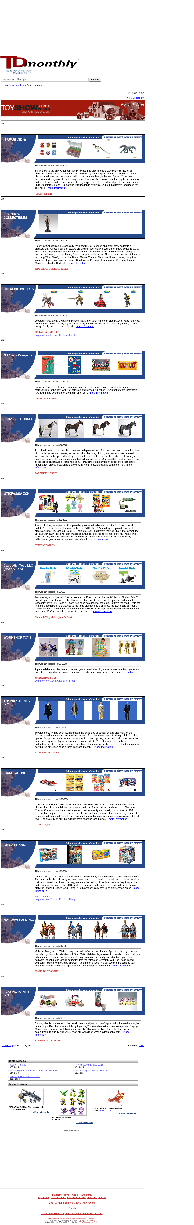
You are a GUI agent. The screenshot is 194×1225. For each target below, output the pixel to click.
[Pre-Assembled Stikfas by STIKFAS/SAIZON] (48, 512)
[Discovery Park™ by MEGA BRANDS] (101, 863)
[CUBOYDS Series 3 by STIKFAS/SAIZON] (101, 512)
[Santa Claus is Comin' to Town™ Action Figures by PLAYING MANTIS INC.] (74, 1010)
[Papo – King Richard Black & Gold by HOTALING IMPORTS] (74, 307)
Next (141, 93)
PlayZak (102, 1197)
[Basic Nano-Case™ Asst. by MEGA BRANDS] (48, 863)
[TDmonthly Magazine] (40, 73)
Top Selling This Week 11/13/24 (91, 1070)
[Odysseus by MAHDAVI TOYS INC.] (74, 938)
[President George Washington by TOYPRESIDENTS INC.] (48, 719)
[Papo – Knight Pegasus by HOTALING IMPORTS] (48, 307)
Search (72, 1208)
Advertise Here (58, 1197)
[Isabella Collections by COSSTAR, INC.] (101, 791)
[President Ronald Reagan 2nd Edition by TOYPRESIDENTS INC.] (101, 719)
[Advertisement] (97, 26)
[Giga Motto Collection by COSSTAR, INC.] (74, 791)
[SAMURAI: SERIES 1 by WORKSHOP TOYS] (48, 656)
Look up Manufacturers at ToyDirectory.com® (72, 1203)
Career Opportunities (78, 1218)
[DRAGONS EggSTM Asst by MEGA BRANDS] (127, 863)
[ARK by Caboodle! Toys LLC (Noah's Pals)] (101, 584)
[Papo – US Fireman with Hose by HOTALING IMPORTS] (127, 307)
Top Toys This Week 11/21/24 (25, 1076)
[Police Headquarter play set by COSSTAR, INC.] (127, 791)
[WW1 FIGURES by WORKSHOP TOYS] (127, 656)
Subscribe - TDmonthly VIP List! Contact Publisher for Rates (72, 1213)
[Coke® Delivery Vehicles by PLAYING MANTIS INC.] (127, 1010)
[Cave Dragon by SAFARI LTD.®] (127, 157)
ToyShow (20, 85)
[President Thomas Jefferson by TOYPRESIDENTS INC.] (74, 719)
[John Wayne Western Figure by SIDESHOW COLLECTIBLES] (48, 232)
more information (57, 187)
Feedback (91, 1218)
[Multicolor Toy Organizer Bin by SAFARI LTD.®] (74, 157)
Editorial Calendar (76, 1197)
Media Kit (92, 1197)
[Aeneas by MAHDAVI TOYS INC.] (101, 938)
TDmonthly (7, 85)
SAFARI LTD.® (104, 1110)
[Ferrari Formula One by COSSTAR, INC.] (48, 791)
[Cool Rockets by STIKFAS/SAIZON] (127, 512)
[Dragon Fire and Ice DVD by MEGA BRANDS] (74, 863)
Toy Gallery (43, 1197)
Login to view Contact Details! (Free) (55, 335)
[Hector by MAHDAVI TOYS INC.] (127, 938)
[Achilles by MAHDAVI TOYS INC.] (48, 938)
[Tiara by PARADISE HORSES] (127, 437)
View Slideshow (135, 98)
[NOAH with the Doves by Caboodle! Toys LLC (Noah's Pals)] (48, 584)
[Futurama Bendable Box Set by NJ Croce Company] (101, 373)
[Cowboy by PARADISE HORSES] (101, 437)
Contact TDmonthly (82, 1195)
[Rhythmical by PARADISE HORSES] (74, 437)
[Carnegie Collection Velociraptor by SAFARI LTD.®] (101, 157)
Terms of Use (90, 1220)
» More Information (41, 1112)
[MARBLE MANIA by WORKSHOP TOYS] (101, 656)
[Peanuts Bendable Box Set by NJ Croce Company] (127, 373)
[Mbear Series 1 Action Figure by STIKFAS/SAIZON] (74, 512)
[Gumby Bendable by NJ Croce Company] (48, 373)
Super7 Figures (18, 1064)
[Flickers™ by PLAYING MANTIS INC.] (101, 1010)
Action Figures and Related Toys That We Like (34, 1070)
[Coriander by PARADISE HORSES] (48, 437)
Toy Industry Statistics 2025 (89, 1064)
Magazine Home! (61, 1195)
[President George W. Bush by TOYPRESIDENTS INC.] (127, 719)
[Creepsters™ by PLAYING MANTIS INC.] (48, 1010)
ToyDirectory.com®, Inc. (89, 1222)
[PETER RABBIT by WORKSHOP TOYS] (74, 656)
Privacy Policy (63, 1218)
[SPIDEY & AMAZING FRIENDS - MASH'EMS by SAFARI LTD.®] (48, 157)
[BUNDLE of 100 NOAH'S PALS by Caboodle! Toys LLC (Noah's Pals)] (74, 584)
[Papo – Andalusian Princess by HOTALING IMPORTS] (101, 307)
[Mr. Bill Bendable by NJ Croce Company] (74, 373)
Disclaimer (52, 1218)
